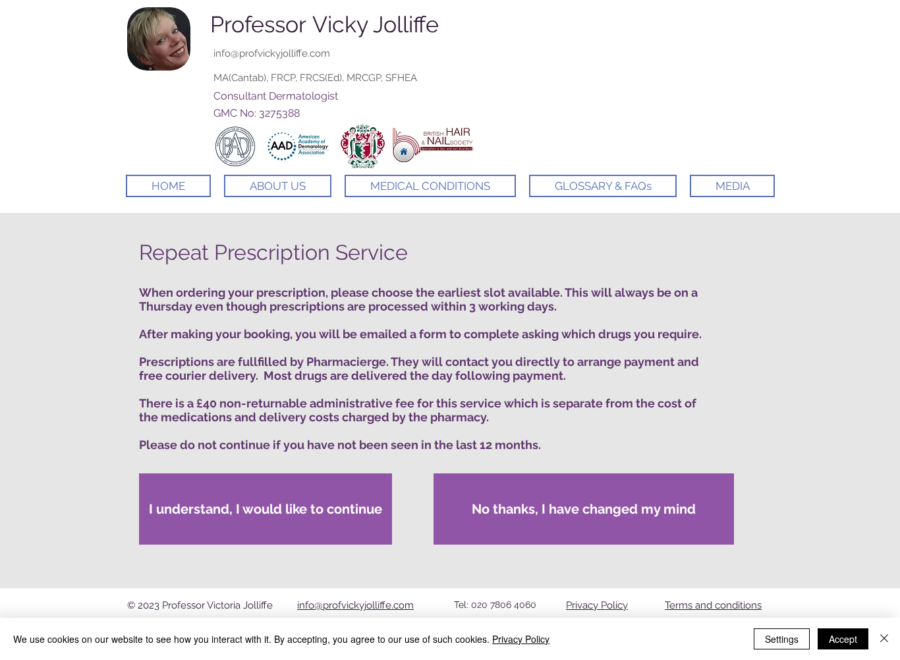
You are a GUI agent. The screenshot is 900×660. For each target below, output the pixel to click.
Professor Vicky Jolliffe (324, 24)
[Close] (884, 638)
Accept (843, 638)
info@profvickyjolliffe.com (271, 53)
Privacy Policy (597, 605)
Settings (782, 638)
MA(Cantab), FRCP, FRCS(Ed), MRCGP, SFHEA (315, 78)
